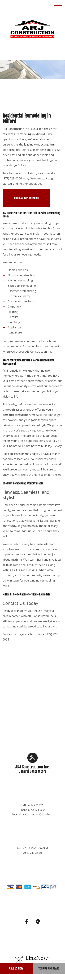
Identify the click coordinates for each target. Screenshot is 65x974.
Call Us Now (16, 968)
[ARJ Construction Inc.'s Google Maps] (37, 923)
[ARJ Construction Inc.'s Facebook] (27, 923)
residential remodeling (17, 134)
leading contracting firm (39, 145)
